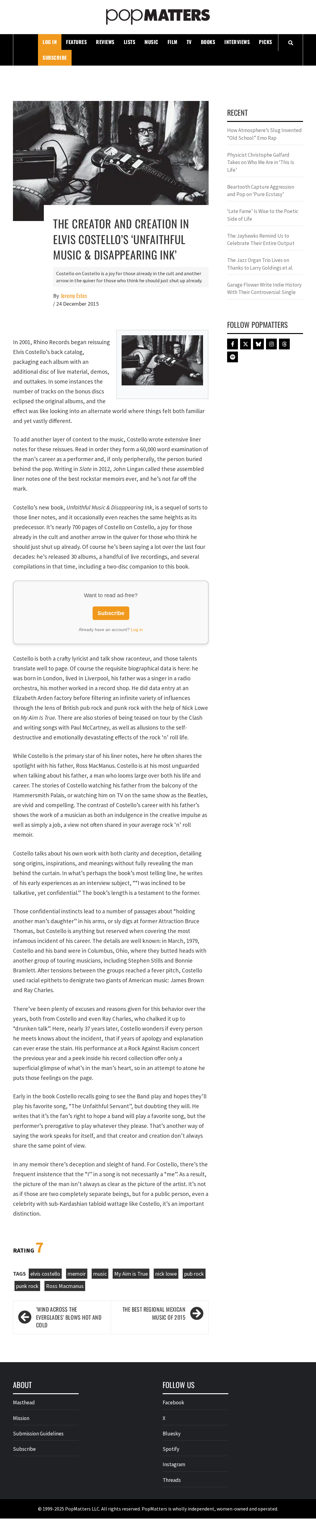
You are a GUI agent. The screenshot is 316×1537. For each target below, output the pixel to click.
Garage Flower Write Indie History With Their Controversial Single (264, 288)
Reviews (105, 42)
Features (76, 42)
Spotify (171, 1449)
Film (172, 42)
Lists (129, 42)
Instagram (174, 1464)
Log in (137, 629)
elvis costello (45, 1273)
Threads (172, 1480)
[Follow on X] (245, 344)
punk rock (27, 1286)
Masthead (24, 1402)
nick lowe (166, 1273)
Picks (265, 42)
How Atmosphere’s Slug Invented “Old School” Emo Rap (264, 134)
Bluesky (172, 1433)
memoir (77, 1273)
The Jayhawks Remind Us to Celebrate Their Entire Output (260, 239)
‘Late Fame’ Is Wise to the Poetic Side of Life (262, 215)
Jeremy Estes (74, 296)
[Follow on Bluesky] (258, 344)
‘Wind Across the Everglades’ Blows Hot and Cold (68, 1317)
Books (208, 42)
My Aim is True (131, 1273)
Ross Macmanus (65, 1286)
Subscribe (55, 57)
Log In (50, 42)
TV (189, 42)
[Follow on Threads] (284, 344)
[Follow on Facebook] (232, 344)
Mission (21, 1418)
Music (151, 42)
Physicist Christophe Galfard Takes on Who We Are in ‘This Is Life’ (260, 162)
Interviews (237, 42)
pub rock (194, 1273)
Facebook (173, 1402)
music (100, 1273)
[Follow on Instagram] (271, 344)
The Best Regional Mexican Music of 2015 (154, 1313)
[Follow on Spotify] (232, 357)
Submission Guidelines (38, 1433)
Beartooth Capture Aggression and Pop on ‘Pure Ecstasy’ (260, 190)
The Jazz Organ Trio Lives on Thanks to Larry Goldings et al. (260, 264)
